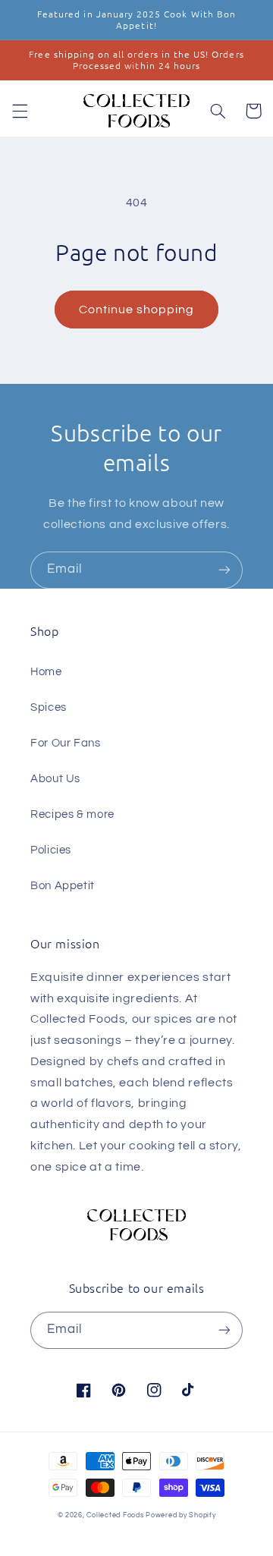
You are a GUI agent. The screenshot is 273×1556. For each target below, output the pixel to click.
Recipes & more (72, 814)
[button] (19, 110)
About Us (55, 778)
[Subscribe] (224, 570)
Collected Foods (114, 1515)
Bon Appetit (62, 885)
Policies (50, 850)
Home (46, 671)
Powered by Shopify (180, 1515)
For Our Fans (65, 743)
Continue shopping (137, 309)
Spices (48, 707)
